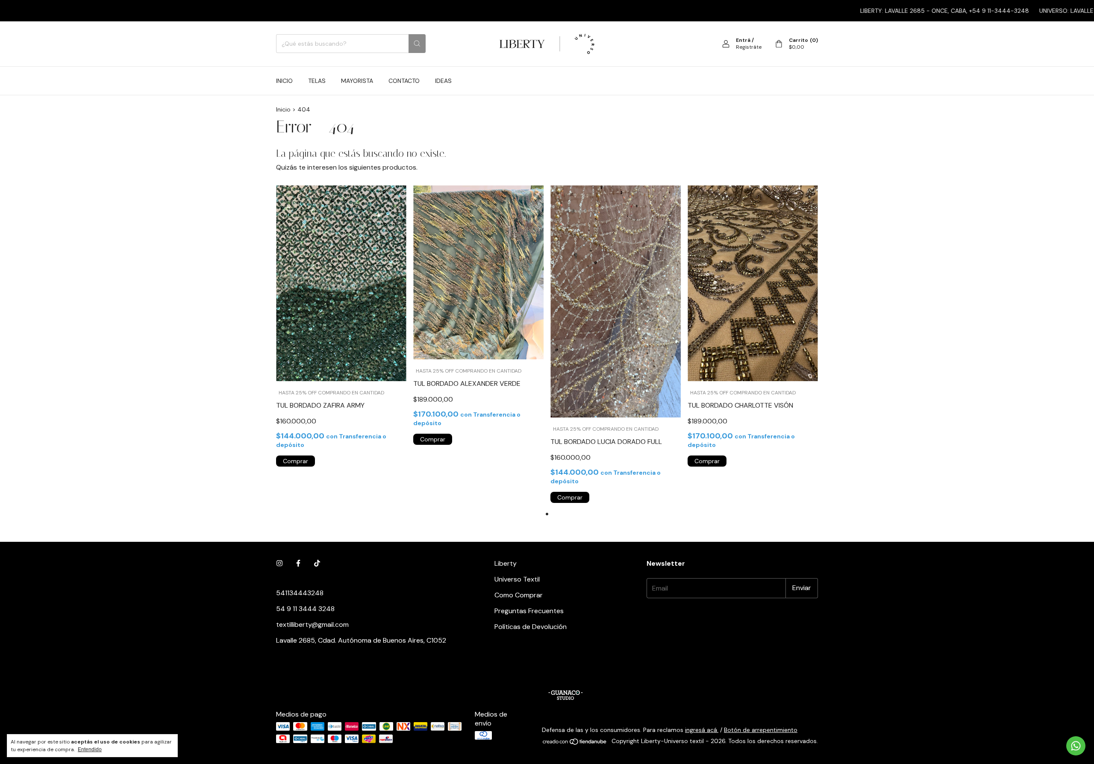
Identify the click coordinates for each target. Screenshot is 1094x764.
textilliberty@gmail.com (312, 624)
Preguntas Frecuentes (529, 610)
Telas (317, 81)
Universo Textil (517, 579)
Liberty (505, 563)
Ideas (443, 81)
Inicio (284, 81)
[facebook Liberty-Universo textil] (298, 563)
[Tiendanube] (575, 743)
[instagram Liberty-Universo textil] (279, 563)
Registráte (749, 47)
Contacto (404, 81)
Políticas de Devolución (530, 626)
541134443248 (299, 592)
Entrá (743, 40)
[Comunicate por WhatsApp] (1075, 745)
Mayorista (357, 81)
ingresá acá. (701, 730)
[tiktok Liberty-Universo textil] (317, 563)
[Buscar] (417, 43)
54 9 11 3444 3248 (305, 608)
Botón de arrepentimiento (760, 730)
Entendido (90, 749)
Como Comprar (518, 595)
